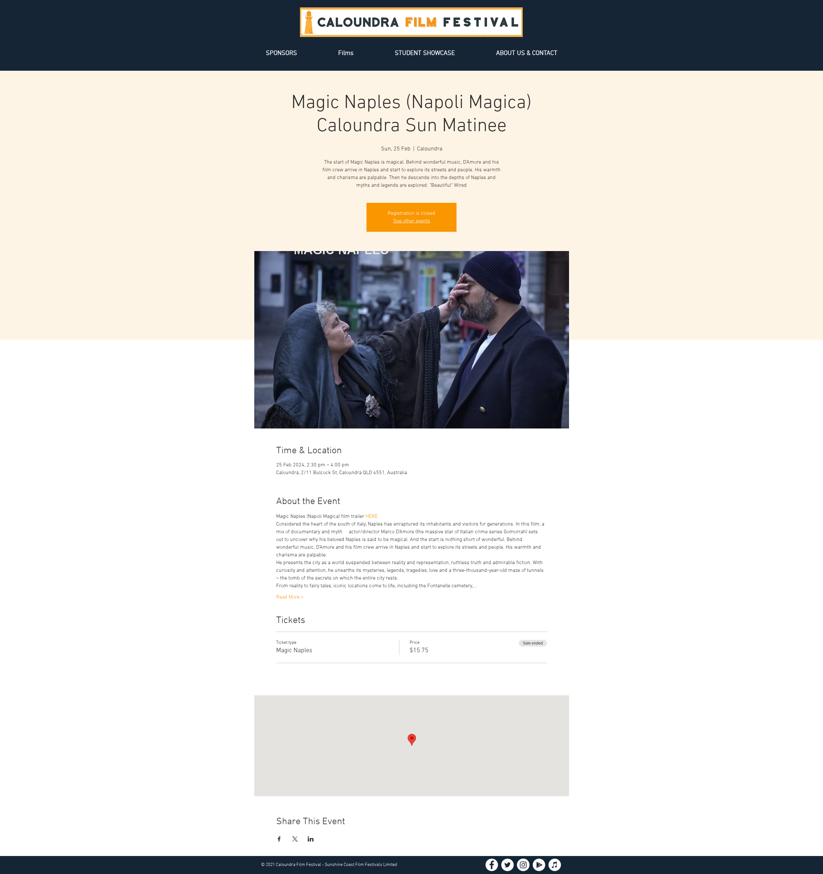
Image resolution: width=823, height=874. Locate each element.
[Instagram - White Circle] (523, 865)
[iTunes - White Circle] (554, 865)
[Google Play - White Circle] (539, 865)
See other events (411, 221)
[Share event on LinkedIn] (311, 839)
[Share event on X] (295, 839)
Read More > (290, 597)
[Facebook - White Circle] (491, 865)
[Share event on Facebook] (279, 839)
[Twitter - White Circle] (507, 865)
